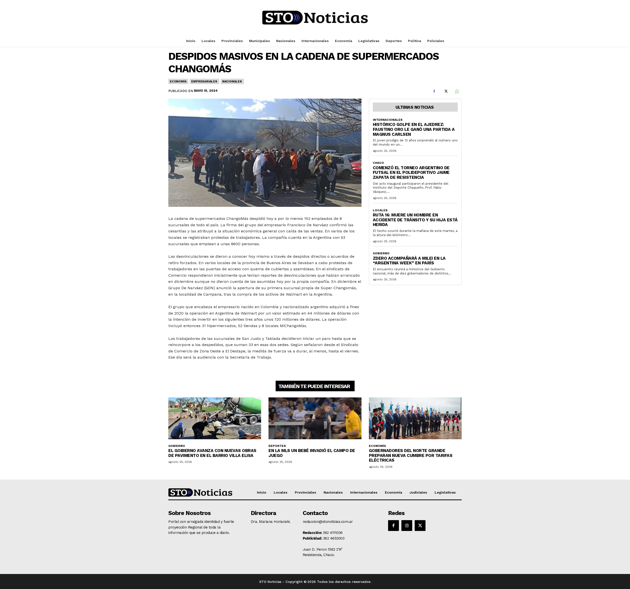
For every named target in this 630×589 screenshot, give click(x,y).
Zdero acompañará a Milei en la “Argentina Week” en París (409, 261)
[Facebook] (434, 91)
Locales (380, 210)
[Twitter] (445, 91)
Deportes (277, 446)
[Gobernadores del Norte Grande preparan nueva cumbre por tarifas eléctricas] (415, 418)
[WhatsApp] (457, 91)
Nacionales (232, 81)
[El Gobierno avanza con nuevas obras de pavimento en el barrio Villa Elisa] (214, 418)
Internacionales (388, 119)
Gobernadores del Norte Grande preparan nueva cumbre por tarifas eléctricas (411, 455)
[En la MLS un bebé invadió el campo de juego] (314, 418)
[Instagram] (406, 525)
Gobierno (381, 253)
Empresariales (204, 81)
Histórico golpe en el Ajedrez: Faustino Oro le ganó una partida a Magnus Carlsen (414, 129)
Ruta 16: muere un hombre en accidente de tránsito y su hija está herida (415, 219)
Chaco (378, 163)
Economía (178, 81)
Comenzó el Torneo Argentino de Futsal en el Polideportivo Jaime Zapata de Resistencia (411, 172)
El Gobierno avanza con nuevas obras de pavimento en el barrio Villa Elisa (212, 453)
